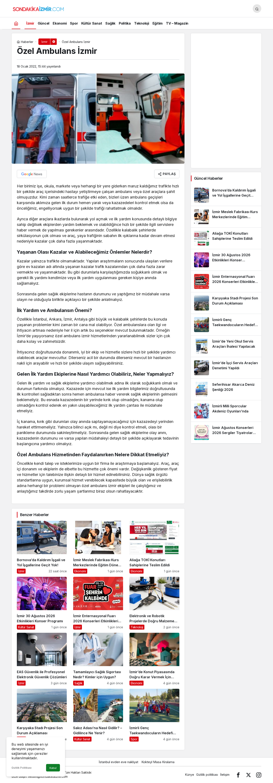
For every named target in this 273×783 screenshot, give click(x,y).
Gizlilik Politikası (22, 767)
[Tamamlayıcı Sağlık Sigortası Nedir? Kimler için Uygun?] (98, 659)
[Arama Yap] (257, 8)
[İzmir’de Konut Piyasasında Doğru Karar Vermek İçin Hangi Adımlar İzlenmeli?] (154, 659)
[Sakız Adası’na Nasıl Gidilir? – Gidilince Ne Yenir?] (98, 715)
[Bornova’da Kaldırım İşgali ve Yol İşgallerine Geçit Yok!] (42, 547)
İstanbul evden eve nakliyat (118, 762)
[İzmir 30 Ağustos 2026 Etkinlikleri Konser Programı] (42, 603)
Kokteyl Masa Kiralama (157, 762)
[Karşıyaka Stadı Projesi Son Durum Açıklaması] (42, 715)
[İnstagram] (258, 774)
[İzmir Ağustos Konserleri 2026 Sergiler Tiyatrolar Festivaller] (226, 432)
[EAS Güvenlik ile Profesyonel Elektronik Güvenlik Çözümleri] (42, 659)
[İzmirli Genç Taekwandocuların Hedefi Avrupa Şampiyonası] (154, 715)
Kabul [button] (53, 768)
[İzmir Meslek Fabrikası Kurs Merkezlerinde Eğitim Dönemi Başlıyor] (98, 547)
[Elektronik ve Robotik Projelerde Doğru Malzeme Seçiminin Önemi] (154, 603)
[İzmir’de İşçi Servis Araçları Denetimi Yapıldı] (226, 367)
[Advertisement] (226, 101)
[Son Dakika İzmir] (38, 8)
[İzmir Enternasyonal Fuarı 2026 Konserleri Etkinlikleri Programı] (98, 603)
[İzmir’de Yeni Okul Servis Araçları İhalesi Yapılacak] (226, 346)
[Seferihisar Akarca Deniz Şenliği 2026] (226, 389)
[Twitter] (248, 774)
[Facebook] (238, 774)
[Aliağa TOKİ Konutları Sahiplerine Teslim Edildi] (154, 547)
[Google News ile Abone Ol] (32, 174)
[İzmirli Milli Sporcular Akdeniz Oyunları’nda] (226, 411)
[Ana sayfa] (16, 23)
